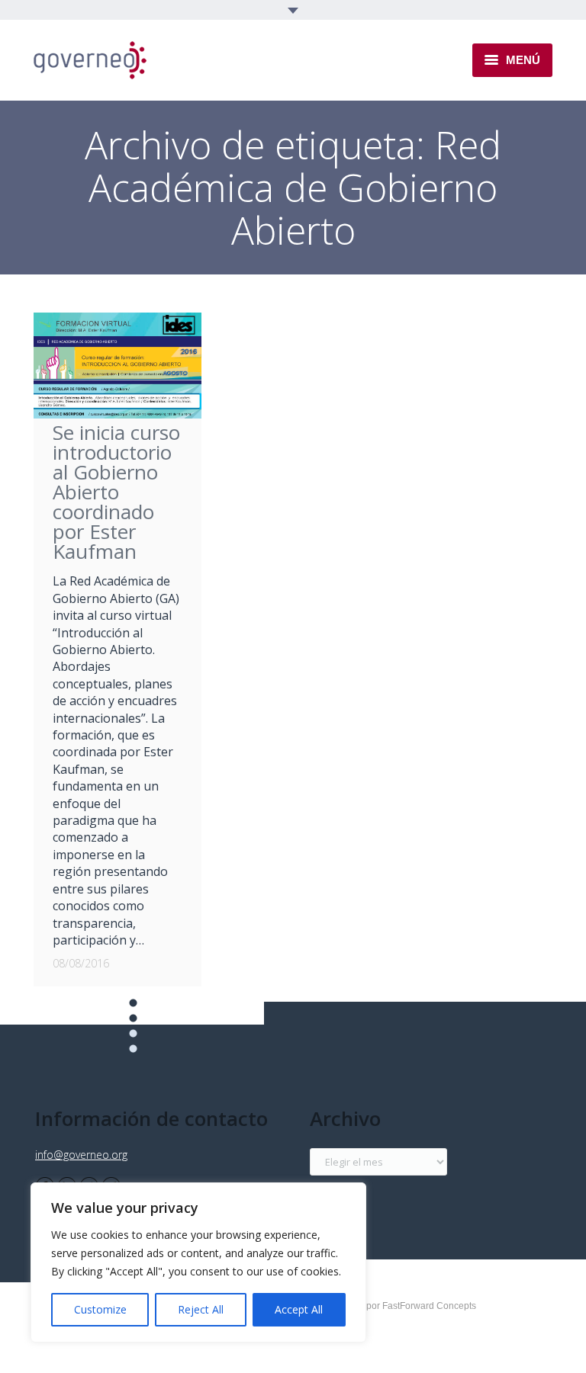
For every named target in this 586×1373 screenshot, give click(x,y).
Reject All (201, 1309)
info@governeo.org (81, 1154)
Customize (100, 1309)
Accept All (299, 1309)
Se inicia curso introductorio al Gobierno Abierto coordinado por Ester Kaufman (116, 491)
